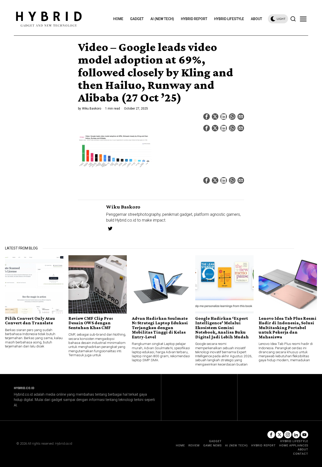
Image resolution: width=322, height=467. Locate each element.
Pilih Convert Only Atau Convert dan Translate (30, 320)
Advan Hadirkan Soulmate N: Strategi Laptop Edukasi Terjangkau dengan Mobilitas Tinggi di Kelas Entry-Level (160, 327)
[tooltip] (206, 116)
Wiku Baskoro (91, 108)
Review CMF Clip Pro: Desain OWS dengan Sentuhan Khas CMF (90, 323)
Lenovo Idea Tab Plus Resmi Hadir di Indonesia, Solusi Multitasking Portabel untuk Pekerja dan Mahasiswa (287, 327)
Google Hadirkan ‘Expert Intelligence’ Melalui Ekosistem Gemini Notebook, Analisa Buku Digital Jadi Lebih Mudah (222, 327)
